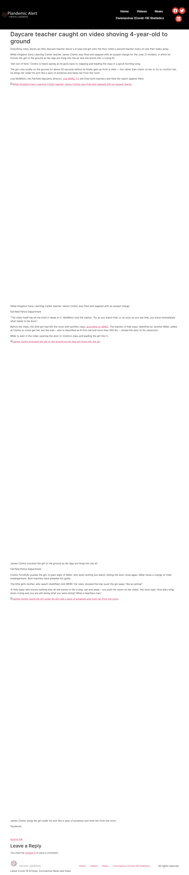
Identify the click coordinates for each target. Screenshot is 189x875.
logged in (30, 852)
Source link (16, 839)
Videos (142, 11)
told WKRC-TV (71, 78)
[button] (175, 10)
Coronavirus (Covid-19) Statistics (140, 18)
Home (124, 11)
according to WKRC (97, 326)
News (159, 11)
